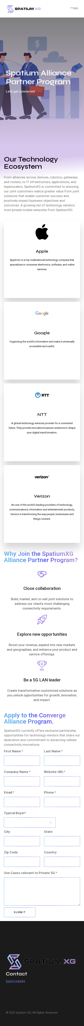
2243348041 (15, 981)
